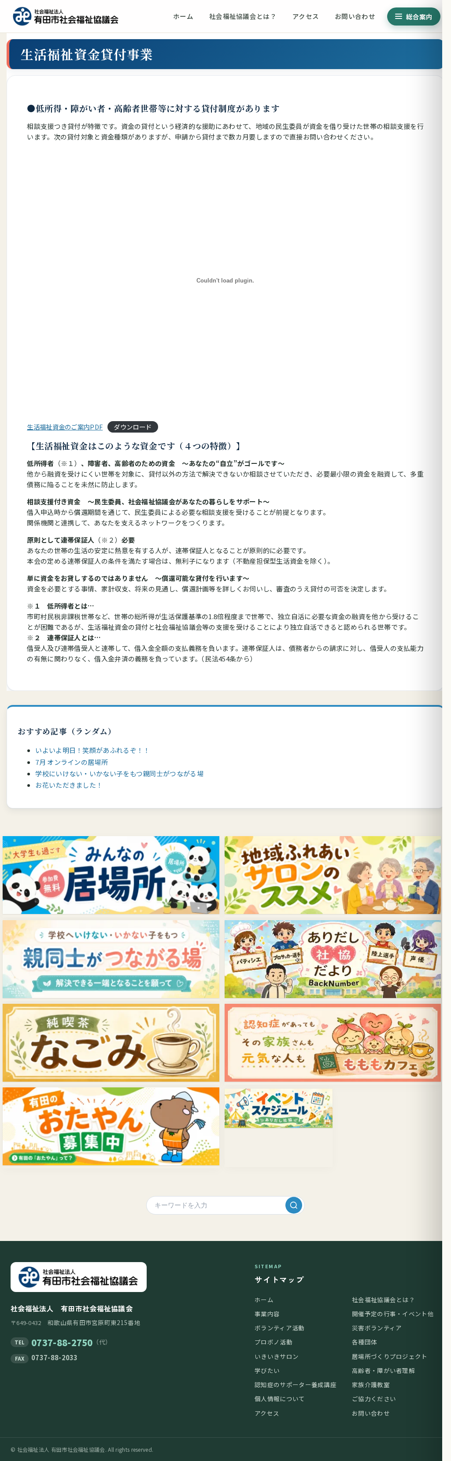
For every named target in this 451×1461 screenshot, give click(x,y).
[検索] (293, 1205)
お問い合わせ (355, 16)
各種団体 (364, 1341)
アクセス (305, 16)
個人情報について (280, 1398)
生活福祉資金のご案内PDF (65, 426)
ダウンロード (133, 426)
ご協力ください (374, 1398)
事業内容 (267, 1313)
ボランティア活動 (279, 1327)
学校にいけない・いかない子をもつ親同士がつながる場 (119, 773)
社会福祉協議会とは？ (243, 16)
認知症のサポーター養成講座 (295, 1384)
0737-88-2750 (62, 1342)
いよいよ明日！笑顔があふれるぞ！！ (92, 750)
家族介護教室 (371, 1384)
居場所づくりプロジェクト (390, 1356)
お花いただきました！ (69, 784)
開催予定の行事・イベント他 (393, 1313)
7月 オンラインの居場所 (71, 762)
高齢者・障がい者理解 (383, 1370)
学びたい (267, 1370)
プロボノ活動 (273, 1341)
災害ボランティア (377, 1327)
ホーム (183, 16)
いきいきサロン (277, 1356)
